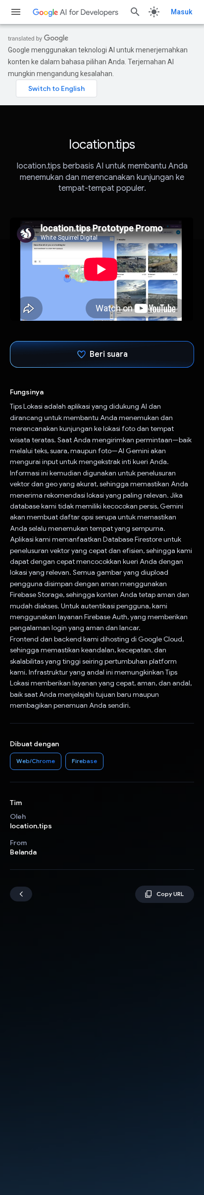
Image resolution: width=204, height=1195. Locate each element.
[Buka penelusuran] (135, 12)
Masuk (181, 12)
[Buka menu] (16, 12)
